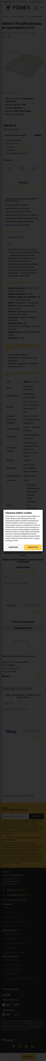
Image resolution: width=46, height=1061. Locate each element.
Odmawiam (13, 547)
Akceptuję (33, 547)
